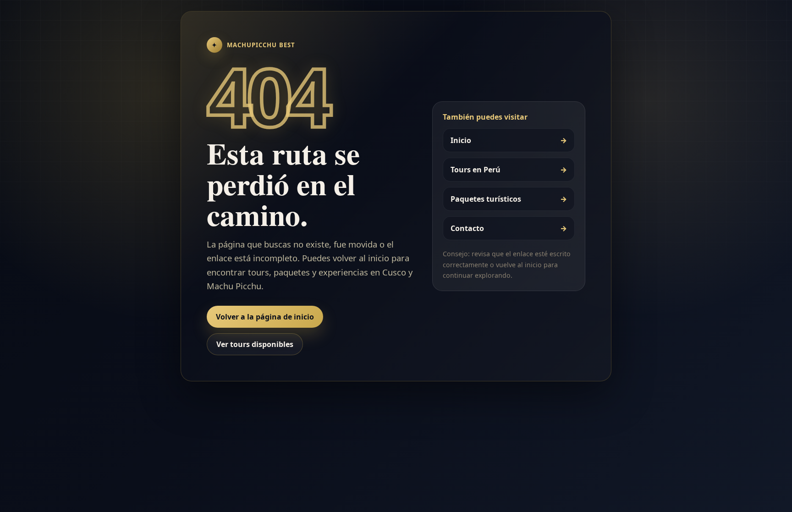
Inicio (509, 140)
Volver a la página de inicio (265, 317)
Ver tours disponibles (254, 344)
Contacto (509, 228)
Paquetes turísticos (509, 199)
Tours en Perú (509, 170)
